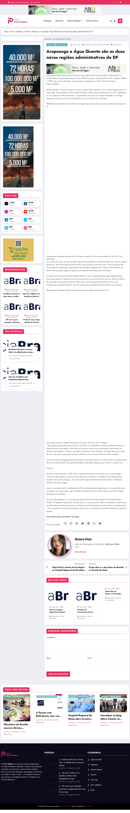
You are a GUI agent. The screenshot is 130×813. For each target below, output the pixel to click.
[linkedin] (77, 523)
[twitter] (71, 523)
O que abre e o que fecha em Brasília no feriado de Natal (106, 569)
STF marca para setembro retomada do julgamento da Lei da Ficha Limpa (12, 321)
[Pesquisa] (111, 21)
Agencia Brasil (107, 696)
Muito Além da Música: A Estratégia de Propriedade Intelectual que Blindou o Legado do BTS (113, 592)
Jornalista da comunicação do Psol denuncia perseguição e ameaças (85, 611)
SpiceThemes (88, 797)
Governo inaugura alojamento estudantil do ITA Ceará (57, 611)
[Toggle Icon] (120, 21)
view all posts (80, 552)
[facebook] (65, 523)
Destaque (47, 20)
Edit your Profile (112, 544)
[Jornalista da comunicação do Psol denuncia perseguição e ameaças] (86, 595)
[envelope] (82, 523)
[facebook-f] (107, 2)
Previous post (80, 564)
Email (89, 658)
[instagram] (117, 2)
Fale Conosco (92, 20)
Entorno (93, 765)
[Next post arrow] (126, 567)
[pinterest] (88, 523)
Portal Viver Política (65, 797)
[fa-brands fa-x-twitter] (110, 2)
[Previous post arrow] (47, 567)
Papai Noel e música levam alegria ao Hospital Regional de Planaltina (68, 569)
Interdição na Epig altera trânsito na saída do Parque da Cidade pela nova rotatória (79, 717)
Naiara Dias (76, 45)
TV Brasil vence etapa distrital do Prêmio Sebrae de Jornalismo (31, 321)
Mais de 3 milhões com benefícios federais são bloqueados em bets (31, 295)
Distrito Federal (73, 20)
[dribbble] (114, 2)
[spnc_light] (115, 21)
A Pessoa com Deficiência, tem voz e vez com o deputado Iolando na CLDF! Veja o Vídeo (16, 714)
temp (92, 780)
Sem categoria (96, 775)
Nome (48, 658)
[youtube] (120, 2)
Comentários (50, 637)
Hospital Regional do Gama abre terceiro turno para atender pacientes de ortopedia (48, 717)
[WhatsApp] (94, 523)
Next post (92, 564)
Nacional (59, 20)
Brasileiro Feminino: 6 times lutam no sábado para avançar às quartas (11, 295)
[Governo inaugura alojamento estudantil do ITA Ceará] (58, 595)
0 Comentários (117, 45)
